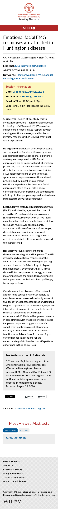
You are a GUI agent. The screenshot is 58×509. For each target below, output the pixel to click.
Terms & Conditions (14, 477)
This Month (10, 430)
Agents (22, 481)
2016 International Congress (30, 65)
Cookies (7, 469)
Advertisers (9, 481)
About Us (8, 465)
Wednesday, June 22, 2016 (28, 91)
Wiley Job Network (13, 473)
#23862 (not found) (16, 437)
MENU (28, 28)
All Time (24, 430)
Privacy (18, 469)
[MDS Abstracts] (29, 19)
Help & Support (11, 461)
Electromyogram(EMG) (30, 74)
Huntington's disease (34, 96)
